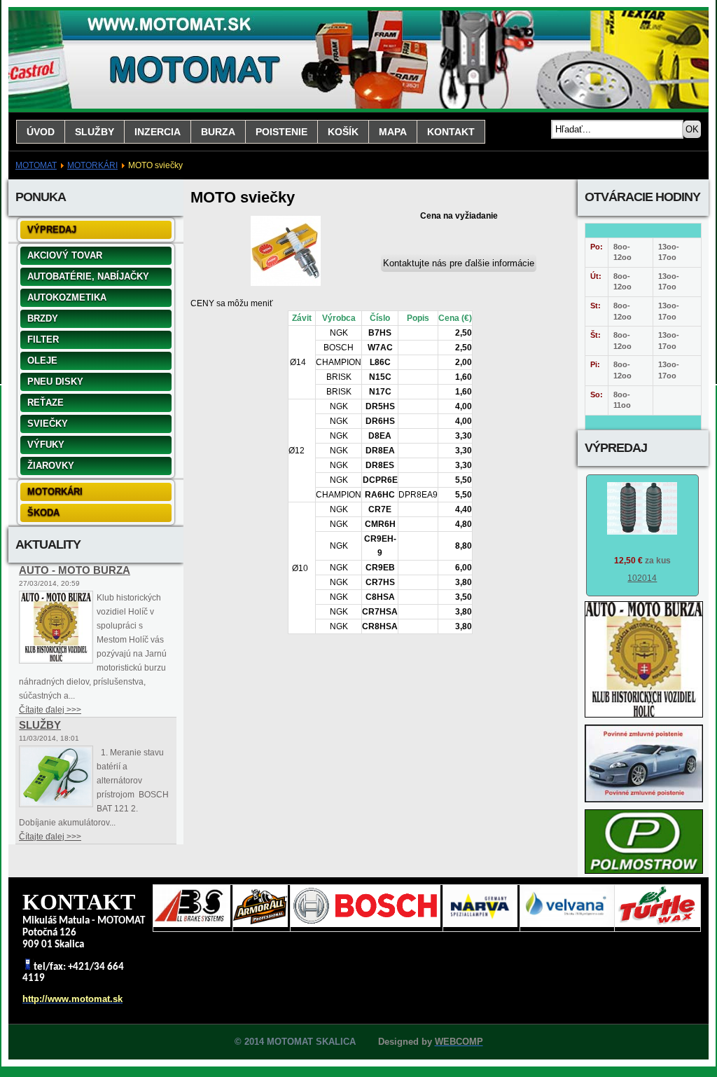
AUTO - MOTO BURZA (74, 570)
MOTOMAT (36, 165)
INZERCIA (157, 131)
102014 (642, 578)
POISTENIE (281, 131)
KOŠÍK (343, 131)
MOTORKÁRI (92, 165)
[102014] (642, 532)
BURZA (218, 131)
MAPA (393, 131)
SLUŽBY (94, 131)
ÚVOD (41, 131)
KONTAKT (451, 131)
